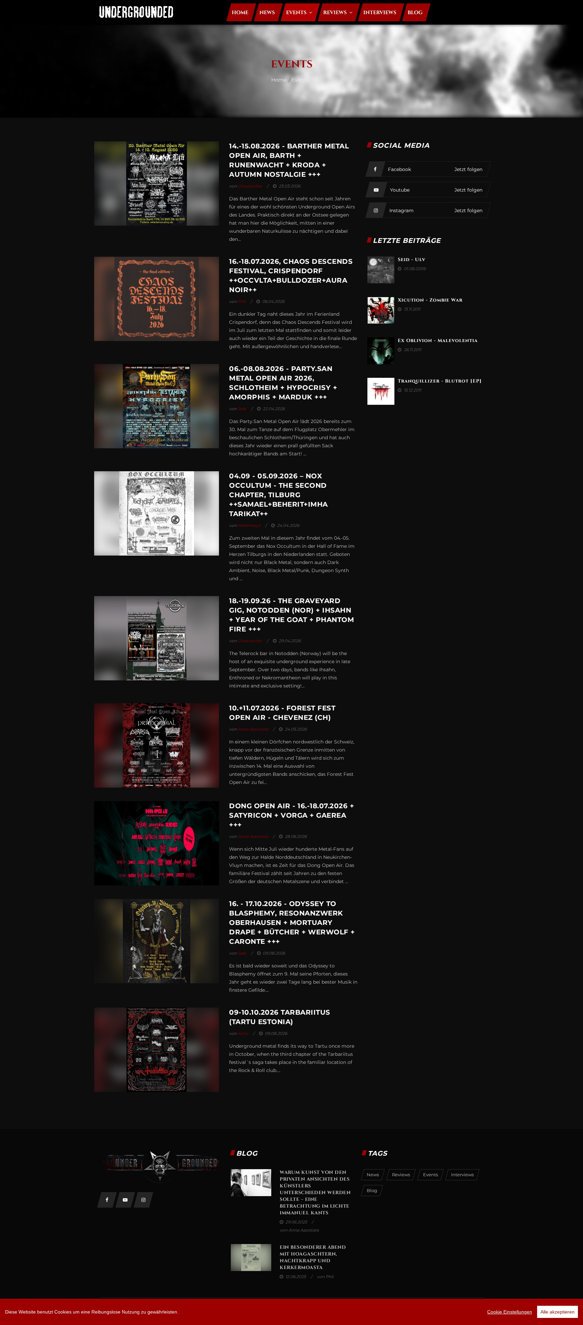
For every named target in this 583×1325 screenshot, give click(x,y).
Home (279, 80)
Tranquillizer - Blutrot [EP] (440, 381)
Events (300, 80)
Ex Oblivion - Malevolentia (438, 340)
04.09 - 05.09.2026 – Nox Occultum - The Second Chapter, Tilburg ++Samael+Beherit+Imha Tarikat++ (278, 495)
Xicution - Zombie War (430, 300)
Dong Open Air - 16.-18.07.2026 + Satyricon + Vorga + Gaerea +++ (291, 815)
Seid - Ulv (411, 259)
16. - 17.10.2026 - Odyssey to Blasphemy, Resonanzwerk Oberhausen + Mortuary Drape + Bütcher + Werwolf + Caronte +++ (292, 923)
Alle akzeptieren (557, 1312)
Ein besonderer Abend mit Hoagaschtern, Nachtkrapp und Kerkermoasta (313, 1257)
